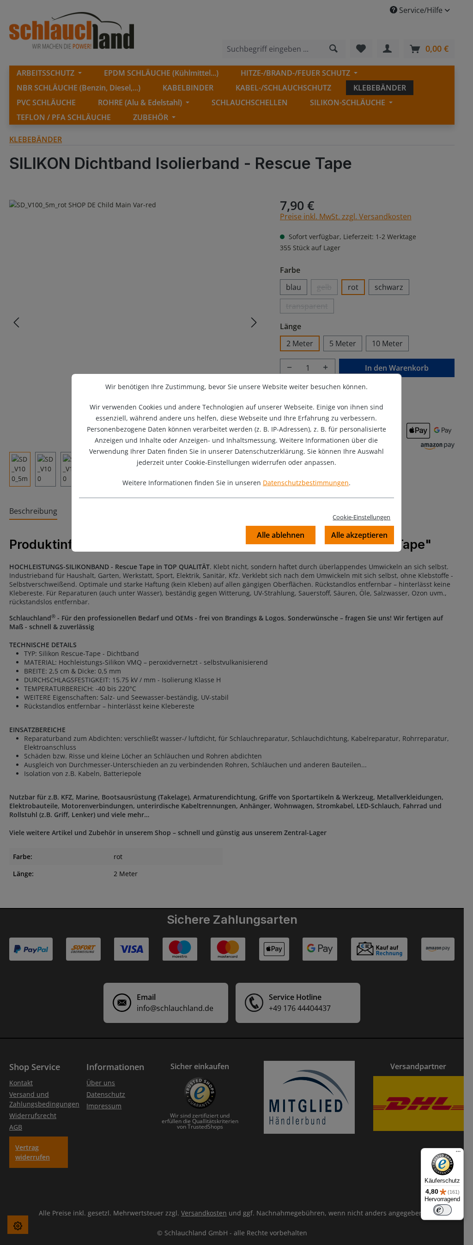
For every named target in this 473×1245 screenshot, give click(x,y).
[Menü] (458, 1153)
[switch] (442, 1209)
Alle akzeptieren (359, 535)
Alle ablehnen (280, 535)
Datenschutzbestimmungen (306, 482)
